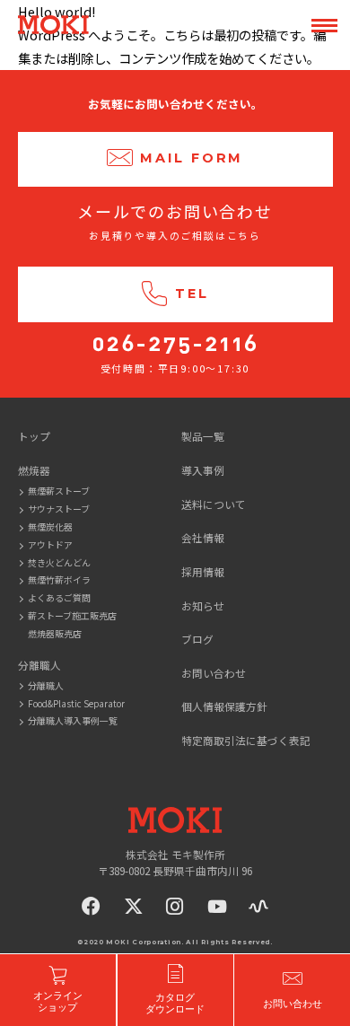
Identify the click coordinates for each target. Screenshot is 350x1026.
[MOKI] (175, 820)
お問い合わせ (213, 672)
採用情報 (202, 571)
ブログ (197, 638)
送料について (213, 504)
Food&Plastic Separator (76, 703)
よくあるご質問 (59, 597)
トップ (34, 435)
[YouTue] (217, 906)
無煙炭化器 (50, 526)
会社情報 (202, 537)
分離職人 (46, 685)
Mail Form (191, 158)
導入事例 (202, 470)
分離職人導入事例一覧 (73, 720)
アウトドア (50, 544)
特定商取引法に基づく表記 (246, 740)
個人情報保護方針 (224, 706)
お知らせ (202, 605)
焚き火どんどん (59, 562)
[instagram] (175, 906)
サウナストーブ (59, 508)
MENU (324, 26)
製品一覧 (202, 435)
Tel (192, 293)
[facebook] (91, 906)
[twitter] (134, 906)
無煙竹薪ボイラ (59, 579)
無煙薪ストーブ (59, 490)
